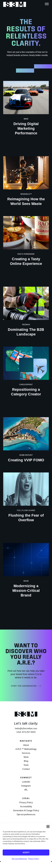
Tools (26, 765)
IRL (26, 790)
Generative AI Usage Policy (26, 810)
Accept (26, 852)
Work (26, 757)
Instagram (26, 786)
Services (26, 753)
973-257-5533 (28, 732)
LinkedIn (26, 782)
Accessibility (26, 806)
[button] (48, 826)
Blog (26, 761)
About (26, 745)
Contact (26, 769)
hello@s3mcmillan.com (26, 728)
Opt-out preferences (19, 859)
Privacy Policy (33, 859)
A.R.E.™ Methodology (26, 749)
